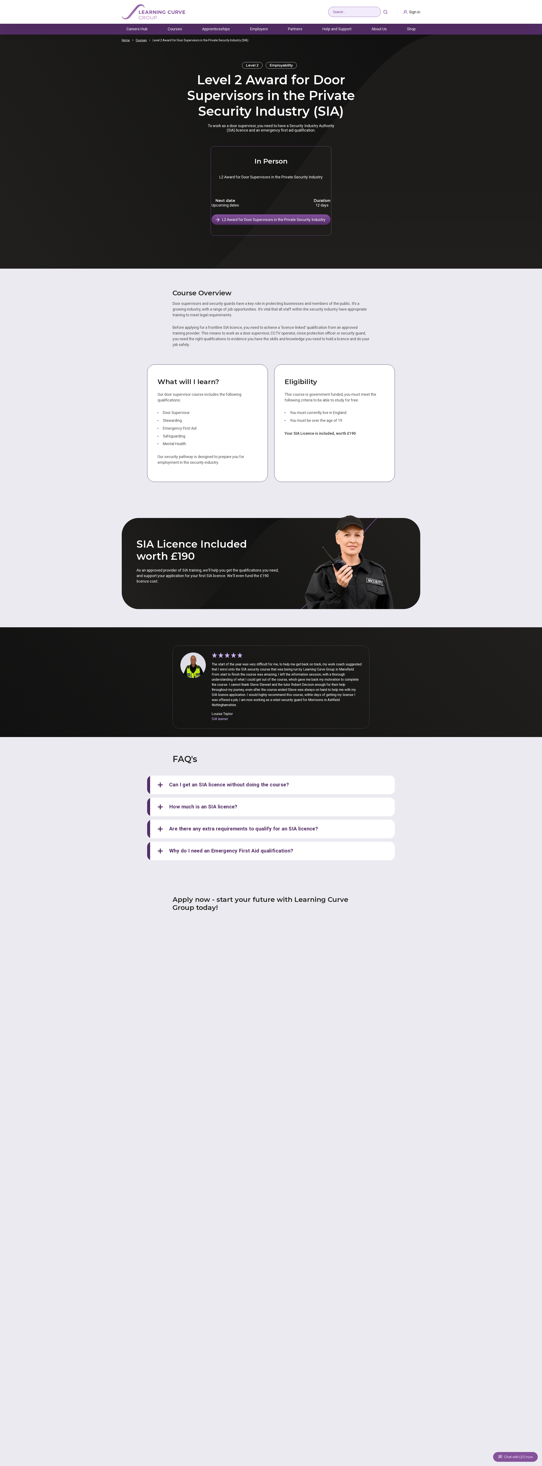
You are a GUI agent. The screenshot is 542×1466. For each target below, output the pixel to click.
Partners (295, 29)
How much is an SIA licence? (203, 807)
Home (126, 40)
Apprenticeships (216, 29)
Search (385, 12)
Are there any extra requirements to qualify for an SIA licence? (243, 829)
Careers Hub (137, 29)
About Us (379, 29)
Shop (411, 29)
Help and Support (336, 29)
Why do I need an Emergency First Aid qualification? (231, 851)
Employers (259, 29)
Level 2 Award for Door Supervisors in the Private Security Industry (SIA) (200, 40)
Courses (175, 29)
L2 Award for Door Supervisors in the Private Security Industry (273, 219)
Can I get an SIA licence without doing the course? (229, 785)
